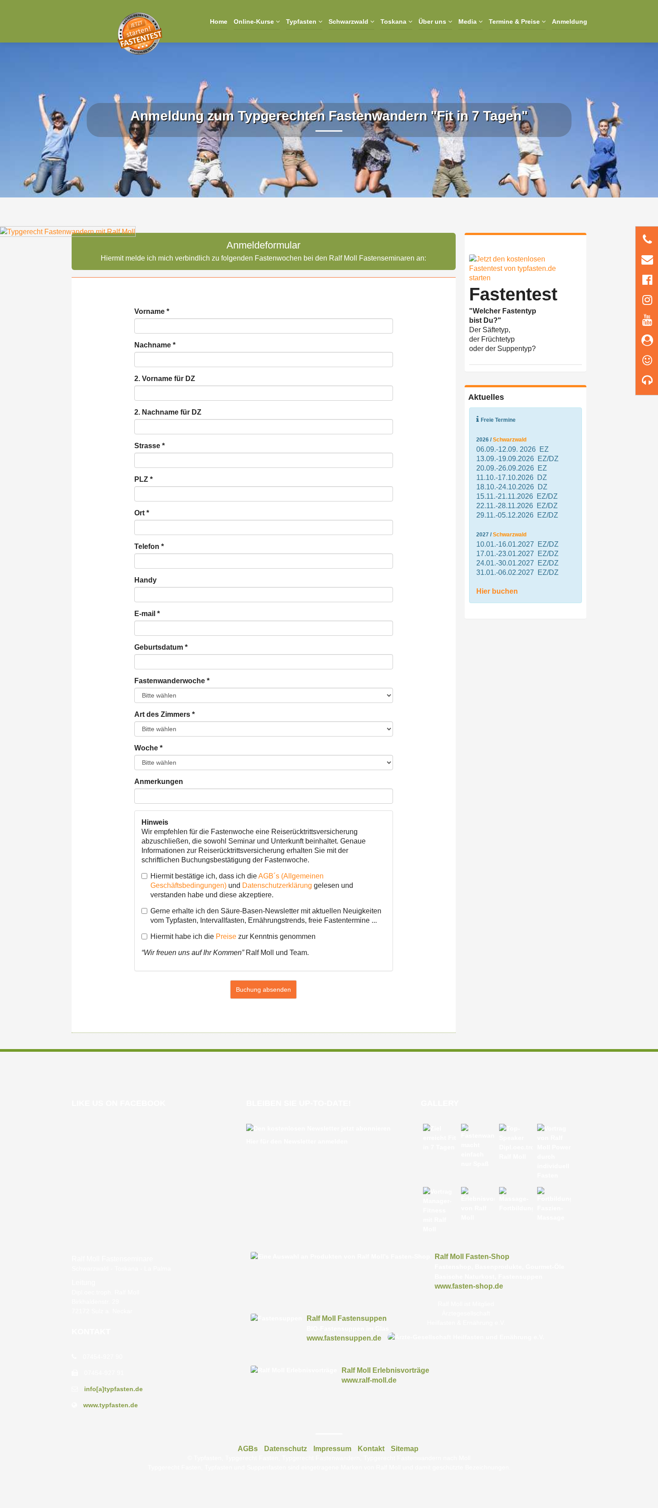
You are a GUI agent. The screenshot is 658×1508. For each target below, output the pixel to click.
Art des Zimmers (164, 714)
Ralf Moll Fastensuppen (347, 1318)
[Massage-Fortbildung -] (516, 1200)
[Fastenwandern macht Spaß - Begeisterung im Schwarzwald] (478, 1146)
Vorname (151, 311)
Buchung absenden (263, 989)
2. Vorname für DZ (164, 378)
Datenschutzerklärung (277, 885)
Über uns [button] (433, 21)
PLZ (143, 479)
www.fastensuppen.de (344, 1338)
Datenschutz (285, 1448)
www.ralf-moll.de (369, 1380)
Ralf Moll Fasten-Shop (472, 1256)
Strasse (149, 446)
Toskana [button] (394, 21)
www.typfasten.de (110, 1405)
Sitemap (405, 1448)
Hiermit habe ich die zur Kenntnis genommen (233, 936)
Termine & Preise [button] (515, 21)
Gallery (440, 1103)
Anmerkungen (158, 781)
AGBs (248, 1448)
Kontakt (91, 1331)
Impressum (332, 1448)
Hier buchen (497, 591)
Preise (226, 936)
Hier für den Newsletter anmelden (297, 1141)
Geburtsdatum (161, 647)
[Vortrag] (554, 1152)
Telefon (149, 546)
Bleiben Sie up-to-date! (298, 1103)
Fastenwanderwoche (171, 681)
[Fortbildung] (554, 1204)
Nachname (154, 345)
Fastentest (513, 294)
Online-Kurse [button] (255, 21)
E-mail (147, 613)
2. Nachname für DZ (167, 412)
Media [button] (468, 21)
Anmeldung (569, 21)
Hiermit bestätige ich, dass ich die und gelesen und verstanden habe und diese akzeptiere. (251, 885)
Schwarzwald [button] (349, 21)
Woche (148, 748)
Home (218, 21)
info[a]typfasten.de (113, 1388)
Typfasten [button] (302, 21)
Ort (141, 513)
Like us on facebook (119, 1103)
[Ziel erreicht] (440, 1138)
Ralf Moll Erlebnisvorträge (385, 1370)
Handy (145, 580)
